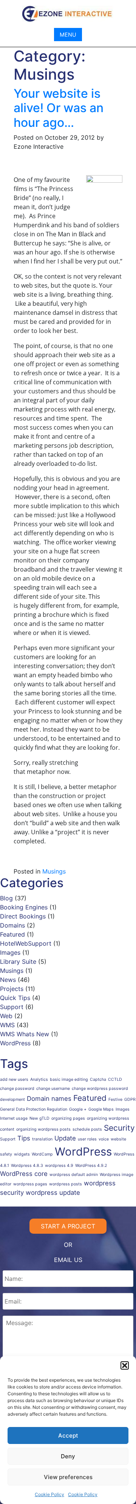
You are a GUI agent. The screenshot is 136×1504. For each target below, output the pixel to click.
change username (53, 1088)
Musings (54, 871)
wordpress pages (30, 1184)
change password (17, 1088)
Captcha (98, 1079)
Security (119, 1128)
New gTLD (39, 1118)
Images (10, 952)
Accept (68, 1435)
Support (11, 1007)
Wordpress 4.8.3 (27, 1165)
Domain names (49, 1098)
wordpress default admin (73, 1174)
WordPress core (24, 1173)
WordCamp (42, 1154)
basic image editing (69, 1079)
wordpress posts (65, 1184)
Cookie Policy (49, 1494)
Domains (12, 925)
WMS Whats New (24, 1034)
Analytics (39, 1079)
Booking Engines (24, 907)
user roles (87, 1139)
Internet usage (14, 1118)
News (8, 979)
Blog (6, 898)
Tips (23, 1138)
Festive (115, 1099)
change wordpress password (100, 1088)
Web (6, 1016)
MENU (68, 34)
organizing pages (68, 1118)
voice (104, 1139)
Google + (78, 1109)
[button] (124, 1365)
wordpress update (53, 1192)
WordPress (15, 1043)
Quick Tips (15, 998)
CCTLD (115, 1079)
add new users (14, 1079)
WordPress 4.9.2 (91, 1165)
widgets (22, 1154)
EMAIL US (68, 1260)
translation (42, 1139)
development (12, 1099)
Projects (11, 988)
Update (65, 1138)
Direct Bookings (23, 916)
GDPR (130, 1099)
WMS (7, 1025)
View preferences (68, 1477)
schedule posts (87, 1129)
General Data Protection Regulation (33, 1109)
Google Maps (101, 1109)
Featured (12, 934)
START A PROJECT (68, 1226)
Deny (68, 1456)
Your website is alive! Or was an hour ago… (59, 108)
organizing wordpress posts (43, 1129)
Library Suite (18, 961)
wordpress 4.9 (59, 1165)
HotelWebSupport (25, 943)
